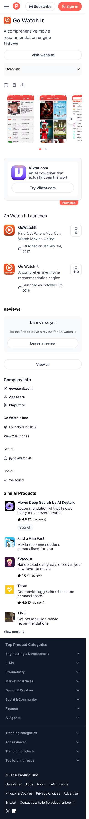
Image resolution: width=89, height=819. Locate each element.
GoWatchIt (27, 227)
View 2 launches (16, 436)
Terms (63, 784)
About (41, 784)
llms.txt (10, 802)
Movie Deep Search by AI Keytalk (46, 502)
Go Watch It (28, 266)
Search (25, 527)
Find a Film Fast (30, 538)
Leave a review (43, 343)
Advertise (71, 793)
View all (43, 364)
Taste (22, 585)
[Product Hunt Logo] (16, 6)
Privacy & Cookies (18, 793)
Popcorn (24, 558)
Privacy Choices (48, 793)
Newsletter (13, 784)
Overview (12, 69)
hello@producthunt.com (55, 802)
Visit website (42, 55)
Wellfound (16, 480)
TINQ (21, 613)
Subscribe (42, 6)
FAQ (52, 784)
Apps (29, 784)
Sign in (72, 6)
